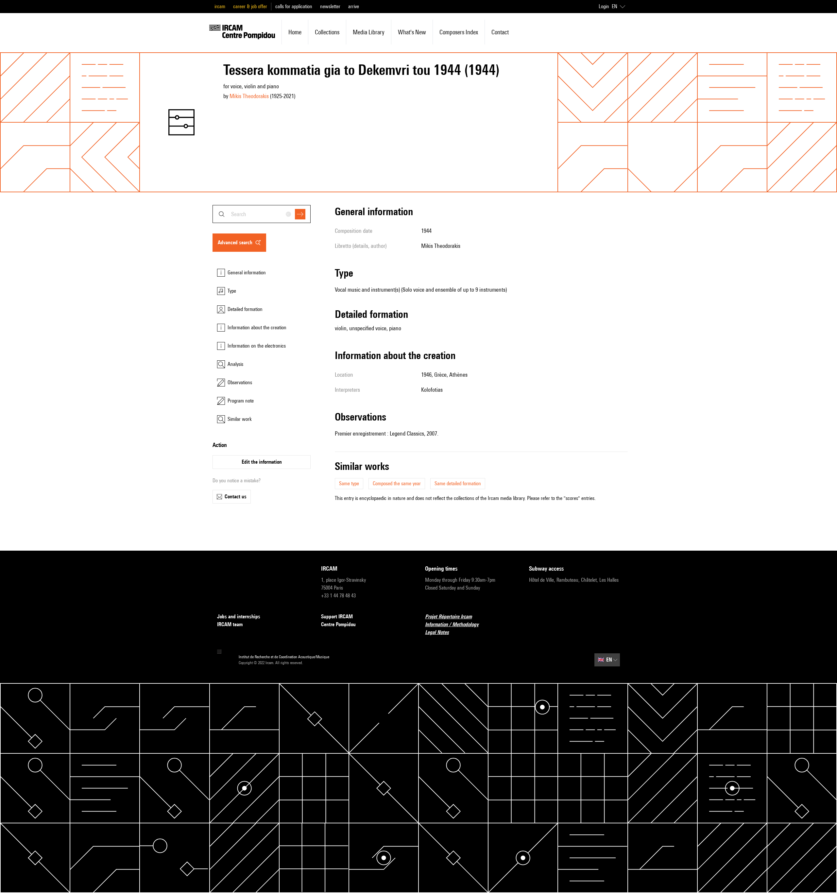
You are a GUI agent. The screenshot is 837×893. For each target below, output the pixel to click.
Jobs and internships (238, 616)
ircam (219, 6)
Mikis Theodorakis (249, 96)
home (294, 32)
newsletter (330, 6)
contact (500, 32)
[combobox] (262, 214)
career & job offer (250, 6)
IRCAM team (230, 624)
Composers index (458, 32)
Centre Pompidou (338, 624)
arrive (353, 6)
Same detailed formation (458, 483)
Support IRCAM (337, 616)
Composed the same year (397, 483)
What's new (412, 32)
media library (368, 32)
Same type (349, 483)
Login (604, 6)
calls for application (293, 6)
